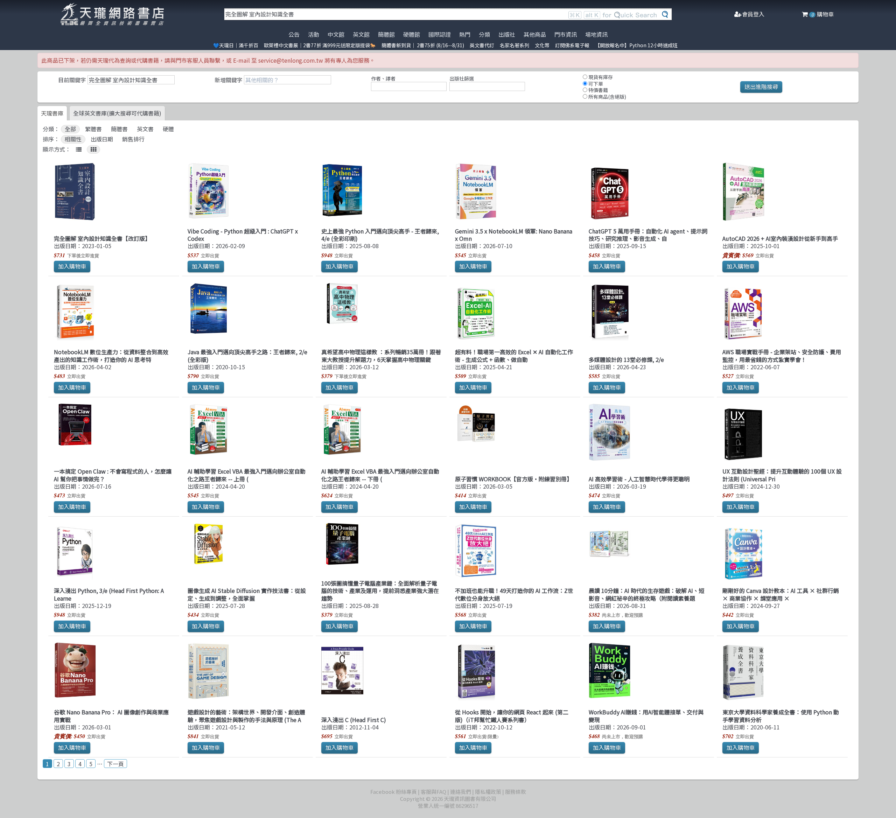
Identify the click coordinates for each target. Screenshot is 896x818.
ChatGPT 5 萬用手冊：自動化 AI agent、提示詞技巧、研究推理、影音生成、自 (648, 235)
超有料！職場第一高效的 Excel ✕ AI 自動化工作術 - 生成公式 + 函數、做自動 (514, 355)
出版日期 (102, 139)
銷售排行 (133, 139)
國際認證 (439, 34)
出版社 (506, 34)
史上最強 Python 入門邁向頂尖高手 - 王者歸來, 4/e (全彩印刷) (380, 235)
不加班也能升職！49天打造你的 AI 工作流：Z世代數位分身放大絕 (514, 594)
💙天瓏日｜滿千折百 (235, 45)
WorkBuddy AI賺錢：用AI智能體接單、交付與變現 (646, 715)
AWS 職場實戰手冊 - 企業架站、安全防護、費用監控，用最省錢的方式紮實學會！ (781, 355)
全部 (70, 129)
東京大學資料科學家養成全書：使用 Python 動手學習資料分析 (780, 715)
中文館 (336, 34)
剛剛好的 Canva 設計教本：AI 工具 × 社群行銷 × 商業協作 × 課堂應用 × (780, 594)
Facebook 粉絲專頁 (393, 791)
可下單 (595, 83)
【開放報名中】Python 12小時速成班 (636, 45)
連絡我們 (460, 791)
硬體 (168, 129)
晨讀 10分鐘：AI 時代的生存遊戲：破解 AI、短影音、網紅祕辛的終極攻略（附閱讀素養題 (646, 594)
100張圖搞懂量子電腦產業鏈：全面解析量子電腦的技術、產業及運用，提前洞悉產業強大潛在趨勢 (380, 590)
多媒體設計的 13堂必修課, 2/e (626, 359)
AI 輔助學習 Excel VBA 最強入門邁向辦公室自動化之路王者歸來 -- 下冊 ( (380, 475)
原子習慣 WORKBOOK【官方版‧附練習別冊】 (513, 479)
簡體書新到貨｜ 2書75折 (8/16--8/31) (423, 45)
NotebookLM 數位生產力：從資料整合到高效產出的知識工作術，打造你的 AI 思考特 (111, 355)
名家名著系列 (514, 45)
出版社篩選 (461, 78)
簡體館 (386, 34)
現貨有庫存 (600, 77)
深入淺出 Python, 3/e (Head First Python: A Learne (109, 594)
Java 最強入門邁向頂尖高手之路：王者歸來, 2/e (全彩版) (247, 355)
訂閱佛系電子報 (572, 45)
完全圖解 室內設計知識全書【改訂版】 (102, 238)
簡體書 (119, 129)
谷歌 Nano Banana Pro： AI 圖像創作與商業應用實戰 (111, 715)
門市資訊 (565, 34)
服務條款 (515, 791)
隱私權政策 (488, 791)
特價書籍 (597, 89)
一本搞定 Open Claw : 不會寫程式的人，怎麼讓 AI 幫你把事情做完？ (113, 475)
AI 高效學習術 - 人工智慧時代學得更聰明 (639, 479)
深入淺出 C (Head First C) (353, 719)
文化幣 (542, 45)
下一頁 (115, 764)
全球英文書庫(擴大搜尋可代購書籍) (117, 113)
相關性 (73, 139)
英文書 (145, 129)
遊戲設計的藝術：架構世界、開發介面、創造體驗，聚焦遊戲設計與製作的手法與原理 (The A (246, 715)
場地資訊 (596, 34)
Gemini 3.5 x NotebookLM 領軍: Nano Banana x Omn (513, 235)
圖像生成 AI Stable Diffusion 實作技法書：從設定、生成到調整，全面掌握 (247, 594)
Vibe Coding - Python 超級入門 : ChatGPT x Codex (243, 235)
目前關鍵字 (72, 80)
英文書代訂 (482, 45)
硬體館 (411, 34)
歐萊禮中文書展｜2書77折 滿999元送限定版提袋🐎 (320, 45)
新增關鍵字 (229, 80)
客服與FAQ (433, 791)
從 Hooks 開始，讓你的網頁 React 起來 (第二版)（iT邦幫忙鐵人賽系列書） (511, 715)
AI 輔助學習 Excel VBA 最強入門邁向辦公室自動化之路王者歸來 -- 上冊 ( (247, 475)
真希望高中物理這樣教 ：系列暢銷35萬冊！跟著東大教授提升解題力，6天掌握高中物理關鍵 (381, 355)
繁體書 (93, 129)
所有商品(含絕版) (606, 96)
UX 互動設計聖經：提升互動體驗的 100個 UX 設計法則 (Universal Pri (782, 475)
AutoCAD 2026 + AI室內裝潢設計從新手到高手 (780, 238)
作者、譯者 (383, 78)
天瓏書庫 (52, 113)
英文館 (361, 34)
